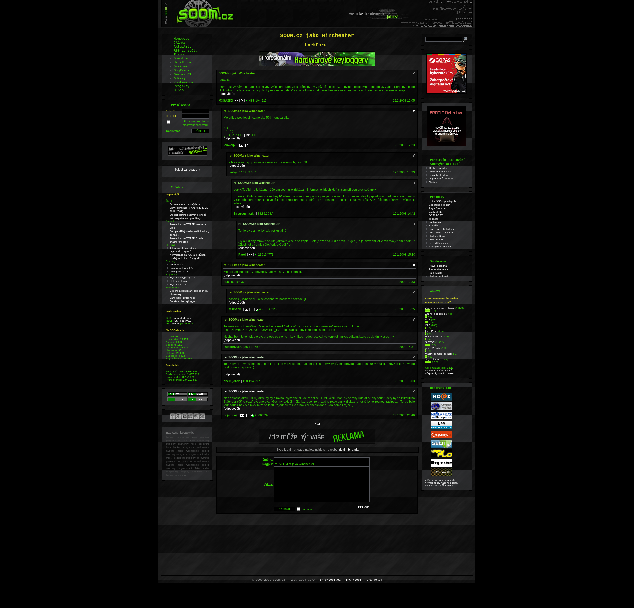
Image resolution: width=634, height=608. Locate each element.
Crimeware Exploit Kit (182, 268)
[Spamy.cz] (441, 437)
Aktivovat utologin (196, 121)
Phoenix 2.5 (177, 264)
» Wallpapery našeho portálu (441, 482)
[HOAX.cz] (441, 399)
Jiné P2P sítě (433, 348)
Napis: (267, 464)
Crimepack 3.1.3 (179, 271)
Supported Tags (182, 318)
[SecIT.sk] (441, 446)
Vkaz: (268, 484)
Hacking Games (438, 236)
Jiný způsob (432, 359)
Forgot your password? (195, 124)
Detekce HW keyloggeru (183, 301)
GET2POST (436, 215)
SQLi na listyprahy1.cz (182, 277)
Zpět (317, 424)
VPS (427, 325)
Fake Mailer (435, 272)
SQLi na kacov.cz (179, 284)
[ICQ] (247, 100)
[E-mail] (236, 100)
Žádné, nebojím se (436, 313)
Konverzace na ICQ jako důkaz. (188, 254)
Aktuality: (171, 221)
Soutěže (434, 225)
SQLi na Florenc (179, 281)
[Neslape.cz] (441, 418)
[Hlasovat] (427, 311)
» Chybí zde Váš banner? (440, 485)
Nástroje (433, 182)
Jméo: (268, 459)
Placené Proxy (433, 336)
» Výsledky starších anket (439, 373)
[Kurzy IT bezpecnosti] (446, 93)
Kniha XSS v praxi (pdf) (442, 201)
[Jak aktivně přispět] (187, 154)
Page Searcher (437, 208)
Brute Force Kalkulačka (442, 229)
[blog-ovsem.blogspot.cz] (441, 465)
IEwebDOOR (436, 239)
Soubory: (171, 261)
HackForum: (173, 287)
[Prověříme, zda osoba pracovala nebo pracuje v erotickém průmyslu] (446, 144)
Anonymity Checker (440, 246)
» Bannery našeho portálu (440, 480)
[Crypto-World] (441, 409)
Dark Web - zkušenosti (182, 297)
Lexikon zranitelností (440, 171)
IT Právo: (171, 244)
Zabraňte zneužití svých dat (185, 204)
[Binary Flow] (441, 456)
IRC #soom (353, 580)
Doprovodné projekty (441, 178)
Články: (170, 201)
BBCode (364, 507)
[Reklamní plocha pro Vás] (317, 442)
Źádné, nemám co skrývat (440, 308)
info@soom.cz (330, 580)
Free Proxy (431, 331)
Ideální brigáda (348, 449)
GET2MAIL (435, 211)
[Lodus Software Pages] (441, 428)
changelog (374, 580)
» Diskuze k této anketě (438, 370)
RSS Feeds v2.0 (182, 320)
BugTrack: (172, 274)
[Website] (242, 100)
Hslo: (171, 116)
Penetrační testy (438, 269)
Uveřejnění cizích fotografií (185, 258)
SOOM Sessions (438, 243)
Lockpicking (435, 222)
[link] (247, 135)
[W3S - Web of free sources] (441, 475)
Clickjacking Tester (439, 204)
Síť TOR (430, 342)
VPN (427, 319)
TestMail (433, 218)
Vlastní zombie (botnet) (438, 353)
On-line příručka (438, 168)
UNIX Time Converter (441, 232)
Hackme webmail (438, 276)
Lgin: (171, 110)
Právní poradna (438, 265)
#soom (175, 323)
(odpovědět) (227, 94)
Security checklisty (439, 175)
